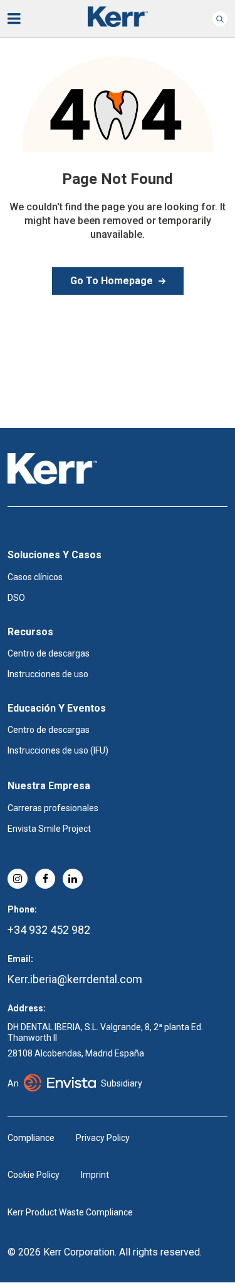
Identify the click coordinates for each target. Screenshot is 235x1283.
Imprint (95, 1175)
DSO (16, 598)
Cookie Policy (34, 1175)
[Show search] (219, 18)
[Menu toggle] (23, 19)
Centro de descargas (49, 653)
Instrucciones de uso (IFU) (58, 750)
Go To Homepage (111, 281)
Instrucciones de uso (48, 674)
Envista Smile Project (49, 829)
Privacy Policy (103, 1138)
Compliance (31, 1138)
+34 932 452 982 (49, 929)
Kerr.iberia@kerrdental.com (75, 979)
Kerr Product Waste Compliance (70, 1212)
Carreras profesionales (53, 808)
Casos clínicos (35, 577)
